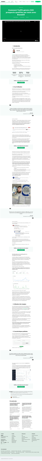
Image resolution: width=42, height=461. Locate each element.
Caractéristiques (14, 436)
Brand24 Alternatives (14, 440)
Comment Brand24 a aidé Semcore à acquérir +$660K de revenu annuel (27, 417)
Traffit (13, 54)
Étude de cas (23, 438)
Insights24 (13, 438)
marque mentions (25, 308)
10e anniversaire (34, 437)
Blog (27, 1)
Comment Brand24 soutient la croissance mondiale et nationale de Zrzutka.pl (15, 404)
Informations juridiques (24, 441)
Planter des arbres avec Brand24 (35, 439)
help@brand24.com (3, 437)
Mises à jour (13, 439)
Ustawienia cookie (14, 442)
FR (1, 443)
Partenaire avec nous (34, 440)
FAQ (32, 441)
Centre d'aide (23, 436)
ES (3, 443)
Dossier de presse (34, 438)
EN (2, 443)
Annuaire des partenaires (25, 437)
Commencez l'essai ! (38, 1)
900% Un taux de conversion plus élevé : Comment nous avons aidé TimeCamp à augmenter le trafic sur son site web (15, 418)
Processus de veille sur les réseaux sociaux (26, 440)
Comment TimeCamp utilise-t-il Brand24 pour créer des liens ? (27, 404)
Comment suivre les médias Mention (15, 453)
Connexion (32, 1)
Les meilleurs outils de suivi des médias (5, 453)
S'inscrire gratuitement (21, 82)
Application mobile (14, 441)
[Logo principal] (3, 1)
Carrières (33, 436)
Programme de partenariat (35, 435)
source (11, 414)
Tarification (20, 1)
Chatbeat (13, 437)
